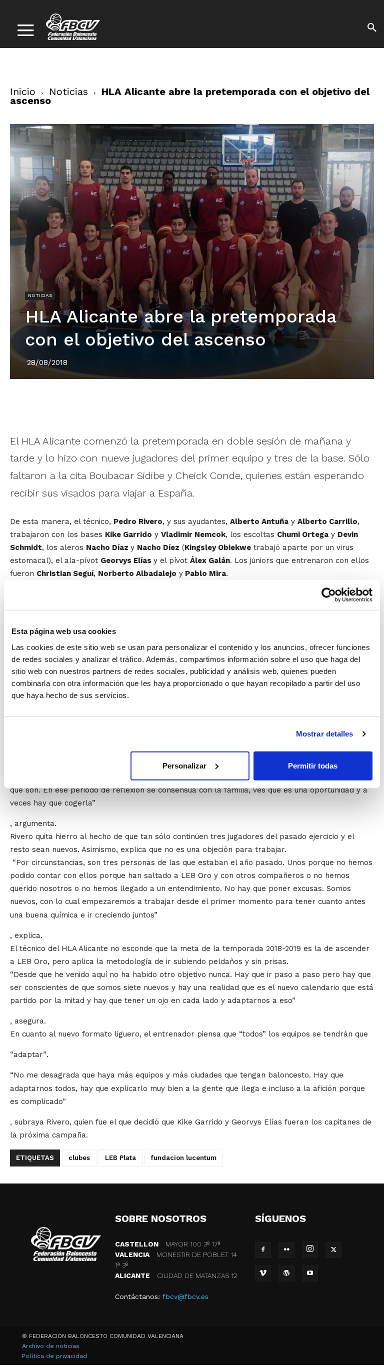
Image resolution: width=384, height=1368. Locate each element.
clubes (79, 1158)
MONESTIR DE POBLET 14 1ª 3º (176, 1259)
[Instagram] (310, 1250)
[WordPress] (286, 1274)
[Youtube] (310, 1274)
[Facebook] (134, 404)
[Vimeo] (263, 1274)
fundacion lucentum (183, 1158)
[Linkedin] (204, 404)
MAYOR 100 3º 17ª (167, 1244)
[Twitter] (158, 404)
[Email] (250, 404)
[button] (372, 29)
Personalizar (184, 765)
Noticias (68, 92)
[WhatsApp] (226, 404)
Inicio (23, 92)
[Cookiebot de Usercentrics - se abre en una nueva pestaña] (328, 595)
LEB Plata (120, 1158)
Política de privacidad (54, 1356)
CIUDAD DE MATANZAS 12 (176, 1276)
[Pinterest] (180, 404)
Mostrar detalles (325, 734)
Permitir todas (313, 765)
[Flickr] (286, 1250)
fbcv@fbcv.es (185, 1296)
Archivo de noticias (51, 1346)
